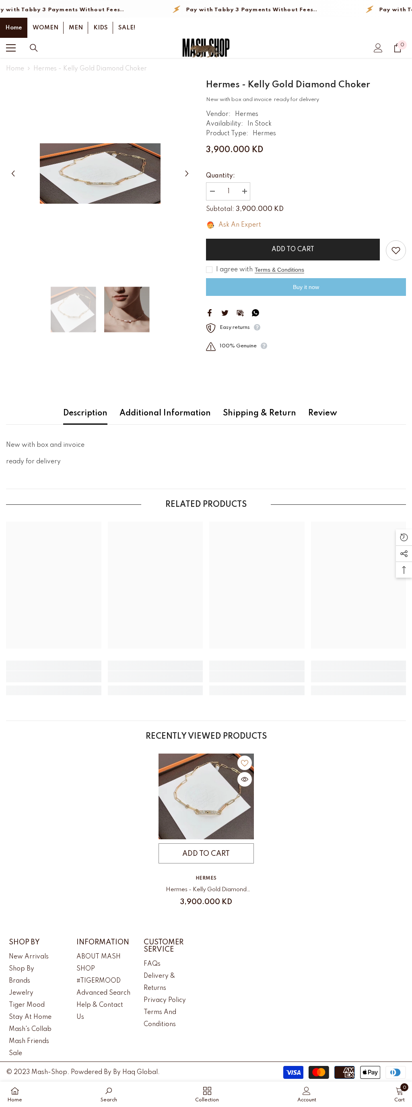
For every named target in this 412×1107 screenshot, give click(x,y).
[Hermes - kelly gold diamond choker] (206, 796)
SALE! (126, 28)
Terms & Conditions (279, 269)
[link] (53, 676)
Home (13, 28)
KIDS (100, 28)
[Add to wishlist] (396, 250)
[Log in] (378, 47)
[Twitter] (225, 312)
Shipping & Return (259, 413)
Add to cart (293, 249)
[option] (100, 173)
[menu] (11, 48)
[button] (13, 173)
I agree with (234, 269)
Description (85, 413)
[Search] (34, 48)
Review (322, 413)
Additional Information (165, 413)
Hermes (246, 114)
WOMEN (45, 28)
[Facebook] (209, 312)
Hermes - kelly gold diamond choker (206, 891)
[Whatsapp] (255, 312)
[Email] (240, 312)
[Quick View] (244, 779)
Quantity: (220, 176)
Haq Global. (141, 1072)
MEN (76, 28)
